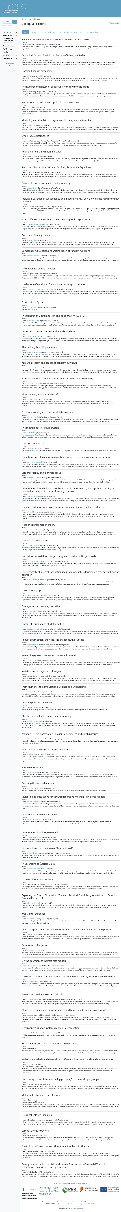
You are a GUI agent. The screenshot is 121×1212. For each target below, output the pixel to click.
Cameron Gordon (34, 478)
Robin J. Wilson (33, 772)
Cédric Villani (32, 545)
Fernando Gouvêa (34, 919)
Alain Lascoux (32, 820)
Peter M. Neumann (34, 869)
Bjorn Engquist (33, 837)
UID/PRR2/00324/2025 (101, 1206)
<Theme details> (114, 23)
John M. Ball (32, 433)
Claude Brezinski (33, 289)
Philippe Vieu (32, 417)
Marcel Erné (32, 512)
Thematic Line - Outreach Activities (71, 32)
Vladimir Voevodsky (34, 629)
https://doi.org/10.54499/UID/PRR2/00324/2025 (82, 1206)
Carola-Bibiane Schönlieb (36, 224)
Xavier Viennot (33, 934)
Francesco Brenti (33, 739)
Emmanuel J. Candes (35, 950)
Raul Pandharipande (34, 707)
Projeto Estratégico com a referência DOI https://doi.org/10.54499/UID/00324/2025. (74, 1204)
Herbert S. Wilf (33, 788)
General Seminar (92, 32)
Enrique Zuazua (33, 999)
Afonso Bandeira (33, 256)
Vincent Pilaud (32, 188)
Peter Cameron (33, 596)
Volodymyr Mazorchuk (35, 530)
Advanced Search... (7, 25)
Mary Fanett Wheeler (35, 802)
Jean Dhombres (33, 982)
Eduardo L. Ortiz (33, 321)
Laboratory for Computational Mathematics (8, 41)
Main (25, 32)
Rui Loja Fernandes (34, 561)
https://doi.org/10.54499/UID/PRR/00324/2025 (46, 1206)
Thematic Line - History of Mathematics (43, 32)
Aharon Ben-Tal (33, 645)
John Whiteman (33, 496)
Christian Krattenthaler (35, 462)
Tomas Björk (32, 966)
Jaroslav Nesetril (33, 352)
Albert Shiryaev (33, 853)
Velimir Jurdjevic (33, 368)
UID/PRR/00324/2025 (64, 1206)
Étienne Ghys (32, 448)
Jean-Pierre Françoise (35, 384)
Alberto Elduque (33, 336)
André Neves (32, 399)
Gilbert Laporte (33, 660)
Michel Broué (32, 307)
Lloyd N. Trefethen (34, 721)
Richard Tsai (32, 755)
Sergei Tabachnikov (34, 611)
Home (24, 19)
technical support (78, 1208)
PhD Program (7, 49)
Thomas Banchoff (34, 903)
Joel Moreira (32, 240)
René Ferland (32, 580)
